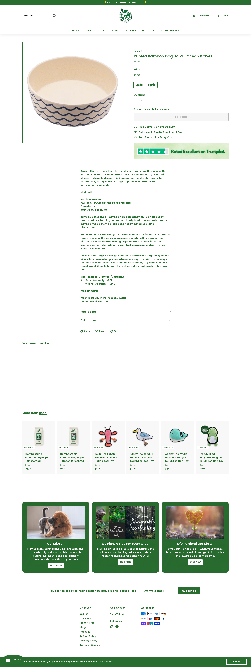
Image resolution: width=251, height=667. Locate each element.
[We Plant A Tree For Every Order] (125, 522)
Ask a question (91, 321)
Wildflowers (170, 30)
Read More (56, 565)
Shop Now (195, 561)
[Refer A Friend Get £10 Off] (195, 522)
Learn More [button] (105, 661)
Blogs (83, 627)
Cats (102, 30)
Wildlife (148, 30)
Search (84, 613)
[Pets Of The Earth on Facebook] (117, 626)
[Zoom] (73, 92)
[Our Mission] (56, 522)
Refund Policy (88, 636)
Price (137, 69)
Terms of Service (90, 645)
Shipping (138, 109)
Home (75, 30)
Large (151, 84)
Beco (137, 61)
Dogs (89, 30)
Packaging (88, 312)
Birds (116, 30)
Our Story (85, 618)
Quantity (139, 94)
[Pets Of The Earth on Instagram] (111, 626)
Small (139, 84)
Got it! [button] (236, 662)
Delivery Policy (88, 640)
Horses (131, 30)
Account (85, 631)
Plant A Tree (87, 622)
